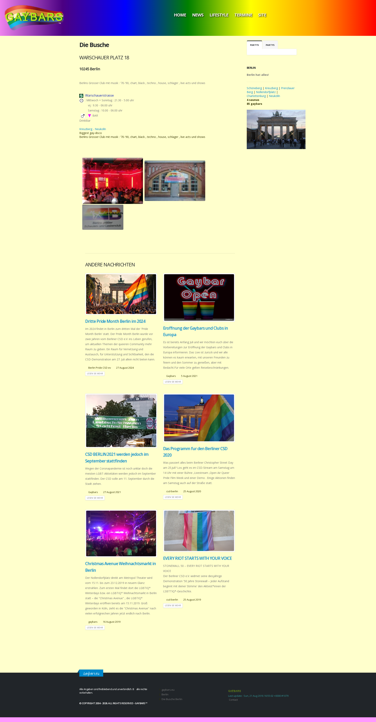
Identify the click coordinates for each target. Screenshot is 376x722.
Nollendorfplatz (266, 92)
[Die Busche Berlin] (112, 181)
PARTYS (254, 44)
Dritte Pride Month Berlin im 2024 (115, 321)
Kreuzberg (271, 88)
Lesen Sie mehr (95, 373)
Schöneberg (255, 88)
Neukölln (274, 96)
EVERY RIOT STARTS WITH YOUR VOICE (197, 558)
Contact (233, 699)
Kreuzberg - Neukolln (92, 129)
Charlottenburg (256, 96)
